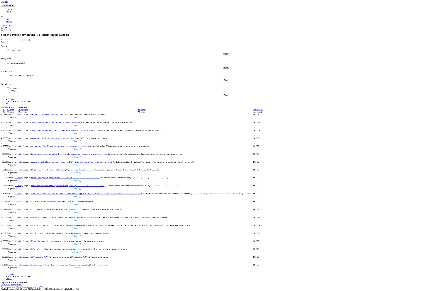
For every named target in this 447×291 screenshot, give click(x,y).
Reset (3, 42)
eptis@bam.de (42, 287)
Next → (9, 103)
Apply (226, 55)
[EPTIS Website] (4, 2)
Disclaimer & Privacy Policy (11, 285)
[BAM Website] (6, 26)
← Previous (10, 99)
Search (26, 40)
